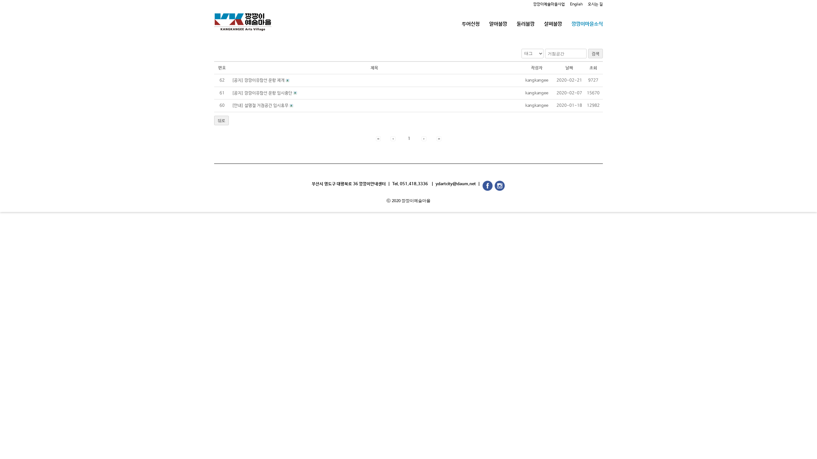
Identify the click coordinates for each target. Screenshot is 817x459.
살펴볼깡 (553, 24)
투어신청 (471, 24)
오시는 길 (595, 4)
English (576, 4)
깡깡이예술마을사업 (549, 4)
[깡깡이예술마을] (243, 17)
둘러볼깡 (526, 24)
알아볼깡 (498, 24)
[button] (378, 138)
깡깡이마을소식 (587, 24)
